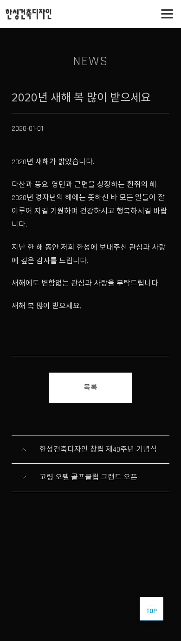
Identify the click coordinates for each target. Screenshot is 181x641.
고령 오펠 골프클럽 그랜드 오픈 (88, 477)
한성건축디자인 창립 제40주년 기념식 (98, 449)
